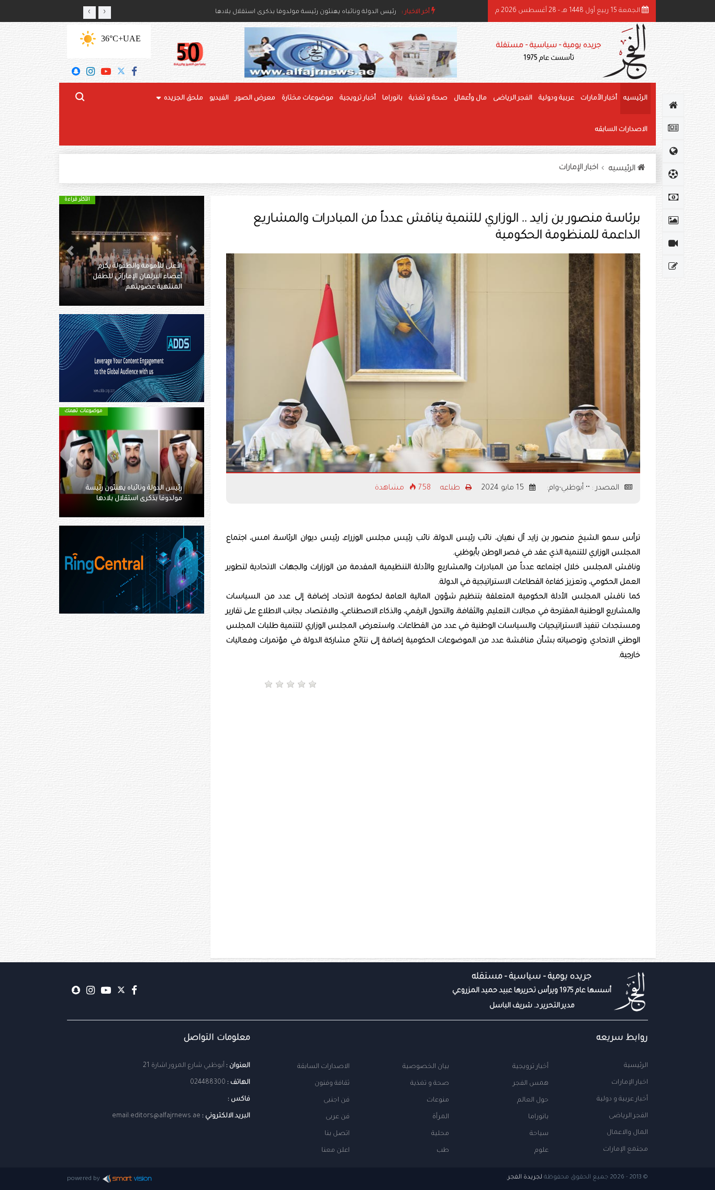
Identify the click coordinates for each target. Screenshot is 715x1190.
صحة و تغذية (428, 98)
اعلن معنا (335, 1150)
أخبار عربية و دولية (622, 1099)
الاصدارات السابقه (621, 130)
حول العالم (533, 1100)
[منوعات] (673, 266)
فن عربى (338, 1117)
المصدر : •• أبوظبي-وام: (583, 488)
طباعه (451, 488)
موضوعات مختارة (307, 98)
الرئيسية (636, 1066)
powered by (83, 1179)
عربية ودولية (556, 98)
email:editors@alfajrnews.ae (156, 1116)
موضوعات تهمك (83, 411)
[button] (193, 251)
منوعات (438, 1100)
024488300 (208, 1082)
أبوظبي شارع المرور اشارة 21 (184, 1066)
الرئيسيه (635, 98)
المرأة (440, 1117)
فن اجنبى (336, 1100)
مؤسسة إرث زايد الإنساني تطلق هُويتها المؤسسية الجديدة (313, 12)
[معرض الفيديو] (673, 243)
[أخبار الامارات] (673, 128)
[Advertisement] (540, 733)
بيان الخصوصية (426, 1067)
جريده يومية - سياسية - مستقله (531, 991)
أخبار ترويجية (358, 98)
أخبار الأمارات (598, 98)
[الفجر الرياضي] (673, 174)
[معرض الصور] (673, 220)
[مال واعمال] (673, 197)
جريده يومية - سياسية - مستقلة (548, 52)
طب (443, 1150)
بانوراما (392, 98)
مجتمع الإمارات (625, 1149)
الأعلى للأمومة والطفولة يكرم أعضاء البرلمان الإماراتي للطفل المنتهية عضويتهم (137, 277)
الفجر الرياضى (512, 98)
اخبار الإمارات (578, 168)
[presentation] (89, 12)
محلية (440, 1134)
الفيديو (219, 98)
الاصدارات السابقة (323, 1067)
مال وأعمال (470, 98)
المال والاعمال (627, 1133)
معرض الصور (255, 98)
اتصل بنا (337, 1134)
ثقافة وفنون (332, 1083)
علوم (541, 1150)
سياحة (539, 1134)
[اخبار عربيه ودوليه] (673, 151)
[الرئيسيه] (673, 105)
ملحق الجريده (183, 98)
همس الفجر (531, 1083)
